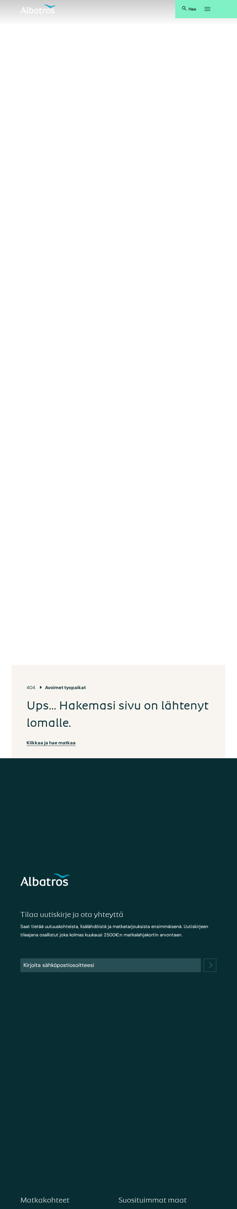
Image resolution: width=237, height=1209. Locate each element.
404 (31, 687)
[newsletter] (210, 965)
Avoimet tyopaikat (65, 687)
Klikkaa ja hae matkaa (51, 743)
